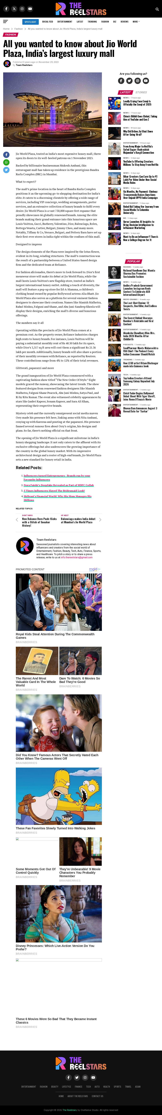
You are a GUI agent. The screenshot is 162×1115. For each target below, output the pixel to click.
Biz (114, 21)
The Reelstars (69, 1110)
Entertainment (64, 21)
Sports (117, 1086)
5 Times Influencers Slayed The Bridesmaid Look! (54, 490)
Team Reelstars (24, 65)
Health (106, 1086)
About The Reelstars (78, 1096)
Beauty (54, 1086)
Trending (92, 21)
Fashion (105, 21)
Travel (128, 1086)
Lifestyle (66, 1086)
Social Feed (47, 21)
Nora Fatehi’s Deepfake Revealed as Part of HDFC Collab (59, 485)
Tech (88, 1086)
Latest (80, 21)
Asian (137, 1086)
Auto (97, 1086)
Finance (78, 1086)
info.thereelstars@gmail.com (77, 557)
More (135, 21)
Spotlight (30, 21)
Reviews (124, 21)
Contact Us (97, 1096)
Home (61, 1096)
